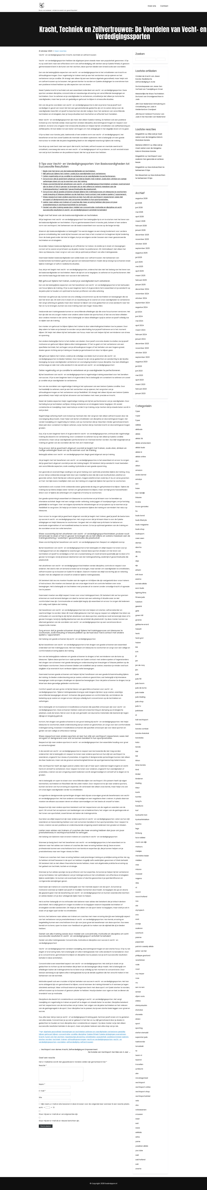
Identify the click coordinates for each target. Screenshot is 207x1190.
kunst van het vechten (54, 1037)
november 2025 (142, 239)
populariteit (101, 1037)
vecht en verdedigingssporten (100, 1039)
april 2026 (139, 216)
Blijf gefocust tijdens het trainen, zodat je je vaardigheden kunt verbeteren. (74, 173)
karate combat (141, 728)
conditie (74, 1034)
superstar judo (141, 1037)
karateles (139, 738)
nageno (138, 878)
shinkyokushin (141, 1005)
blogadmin (139, 134)
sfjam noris (140, 996)
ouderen (139, 928)
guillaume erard (142, 624)
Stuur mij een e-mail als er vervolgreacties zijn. (58, 1114)
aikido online (140, 456)
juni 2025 (139, 262)
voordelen (61, 1042)
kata (137, 742)
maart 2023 (140, 384)
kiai (136, 751)
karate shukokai (142, 733)
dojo (137, 561)
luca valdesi (140, 837)
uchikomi (139, 1069)
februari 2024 (141, 334)
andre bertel (140, 475)
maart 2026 (140, 221)
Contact (164, 6)
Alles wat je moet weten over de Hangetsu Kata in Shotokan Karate (148, 137)
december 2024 (142, 289)
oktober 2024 (141, 298)
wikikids (138, 1132)
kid (136, 756)
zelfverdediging (73, 1042)
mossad (138, 874)
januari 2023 (140, 393)
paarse (138, 937)
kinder (138, 774)
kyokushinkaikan (142, 819)
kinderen (139, 778)
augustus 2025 (141, 253)
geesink (138, 606)
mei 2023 (139, 375)
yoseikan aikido (141, 1146)
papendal (139, 942)
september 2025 (142, 248)
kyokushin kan (141, 815)
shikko (138, 1001)
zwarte (138, 1168)
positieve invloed (114, 1037)
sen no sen (139, 987)
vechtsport (140, 1082)
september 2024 (142, 302)
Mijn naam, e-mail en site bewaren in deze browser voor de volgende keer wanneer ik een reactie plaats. (85, 1104)
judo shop (139, 701)
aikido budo (140, 447)
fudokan (138, 602)
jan (136, 660)
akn (137, 461)
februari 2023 (141, 389)
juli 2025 (138, 257)
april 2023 (139, 380)
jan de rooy (140, 665)
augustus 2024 (141, 307)
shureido (139, 1014)
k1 (136, 715)
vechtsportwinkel (142, 1096)
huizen (138, 642)
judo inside (139, 692)
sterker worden (45, 1039)
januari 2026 (140, 230)
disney (138, 552)
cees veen (139, 538)
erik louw (139, 574)
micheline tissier (142, 855)
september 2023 (142, 357)
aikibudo (138, 429)
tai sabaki (139, 1046)
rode (137, 964)
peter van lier (141, 951)
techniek (56, 1039)
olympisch (139, 910)
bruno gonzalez (141, 506)
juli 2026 (138, 203)
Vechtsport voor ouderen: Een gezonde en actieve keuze (149, 159)
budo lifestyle (141, 520)
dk (136, 556)
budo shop (139, 529)
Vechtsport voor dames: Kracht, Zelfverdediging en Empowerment (68, 1049)
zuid (137, 1155)
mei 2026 (139, 212)
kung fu (138, 801)
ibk (136, 647)
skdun (137, 1019)
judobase (139, 710)
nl (136, 887)
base (137, 488)
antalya (138, 479)
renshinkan (140, 960)
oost (137, 919)
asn (136, 484)
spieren (125, 1037)
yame (137, 1141)
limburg (138, 833)
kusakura (139, 806)
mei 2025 (139, 266)
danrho (138, 547)
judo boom (139, 683)
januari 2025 (140, 284)
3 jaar (137, 411)
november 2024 (142, 293)
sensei (138, 992)
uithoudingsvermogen (77, 1039)
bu (136, 511)
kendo (138, 747)
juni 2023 (139, 371)
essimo (138, 579)
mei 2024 (139, 321)
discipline (82, 1034)
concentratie (64, 1034)
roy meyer (139, 973)
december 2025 (142, 234)
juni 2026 (139, 207)
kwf (136, 810)
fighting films (140, 592)
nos (136, 901)
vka (136, 1105)
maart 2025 (140, 275)
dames (138, 543)
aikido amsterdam (143, 443)
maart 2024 (140, 330)
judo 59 (138, 679)
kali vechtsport (141, 719)
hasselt (138, 629)
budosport (139, 533)
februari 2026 (141, 225)
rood (137, 969)
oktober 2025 (141, 244)
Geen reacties (60, 51)
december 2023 (142, 343)
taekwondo (140, 1041)
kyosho (138, 824)
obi (136, 905)
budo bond (140, 515)
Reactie (43, 1065)
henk (137, 633)
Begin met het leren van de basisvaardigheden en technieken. (69, 171)
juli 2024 (138, 312)
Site (40, 1097)
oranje (138, 924)
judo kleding (140, 697)
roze (137, 978)
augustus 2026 (141, 198)
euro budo (139, 588)
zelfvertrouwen (86, 1042)
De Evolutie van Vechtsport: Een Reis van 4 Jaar (109, 1052)
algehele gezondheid (52, 1031)
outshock (139, 933)
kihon (137, 760)
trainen (64, 1039)
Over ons (152, 6)
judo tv (138, 706)
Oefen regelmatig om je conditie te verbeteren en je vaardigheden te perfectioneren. (79, 176)
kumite (138, 797)
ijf (136, 656)
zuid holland (140, 1159)
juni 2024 (139, 316)
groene (138, 620)
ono (137, 914)
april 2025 (139, 271)
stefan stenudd (141, 1032)
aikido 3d (139, 438)
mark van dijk (141, 842)
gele (137, 611)
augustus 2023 (141, 361)
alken (137, 465)
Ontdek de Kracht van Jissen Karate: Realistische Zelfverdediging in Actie (147, 79)
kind (137, 769)
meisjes (138, 851)
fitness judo (140, 597)
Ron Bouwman (141, 175)
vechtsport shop (142, 1091)
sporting (139, 1028)
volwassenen (140, 1109)
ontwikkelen (90, 1037)
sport (137, 1023)
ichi (136, 651)
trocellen (139, 1064)
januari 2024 (140, 339)
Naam (42, 1084)
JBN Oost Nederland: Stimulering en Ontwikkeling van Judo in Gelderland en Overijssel (150, 107)
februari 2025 (141, 280)
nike (137, 883)
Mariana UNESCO (142, 145)
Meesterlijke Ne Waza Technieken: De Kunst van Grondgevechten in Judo (149, 96)
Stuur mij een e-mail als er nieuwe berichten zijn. (59, 1120)
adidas (138, 425)
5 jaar (137, 420)
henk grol (139, 638)
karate (138, 724)
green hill (139, 615)
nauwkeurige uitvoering (75, 1037)
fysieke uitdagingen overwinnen (112, 1034)
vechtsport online (143, 1087)
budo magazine (141, 524)
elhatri (138, 570)
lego (137, 828)
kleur (137, 787)
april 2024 (139, 325)
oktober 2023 (141, 352)
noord (137, 892)
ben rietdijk (140, 493)
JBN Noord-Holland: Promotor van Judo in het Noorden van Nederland (150, 115)
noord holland (141, 896)
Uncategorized (141, 1078)
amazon (138, 470)
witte (137, 1137)
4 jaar (137, 416)
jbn (136, 670)
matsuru (139, 846)
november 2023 (142, 348)
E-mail (42, 1091)
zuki (137, 1164)
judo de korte (141, 688)
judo (137, 674)
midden (138, 860)
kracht (42, 1037)
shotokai (139, 1010)
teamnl (138, 1060)
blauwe (138, 497)
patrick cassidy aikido (144, 946)
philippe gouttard (142, 955)
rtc (136, 982)
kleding (138, 783)
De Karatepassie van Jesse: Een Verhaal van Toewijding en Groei (149, 87)
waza (137, 1128)
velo (137, 1100)
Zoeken (140, 54)
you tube (139, 1150)
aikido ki (138, 452)
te (136, 1051)
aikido (137, 434)
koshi (137, 792)
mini (137, 865)
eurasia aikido (141, 583)
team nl (138, 1055)
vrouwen (139, 1114)
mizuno (138, 869)
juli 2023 (138, 366)
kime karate (140, 765)
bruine (138, 502)
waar (137, 1119)
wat (137, 1123)
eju (136, 565)
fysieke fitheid (92, 1034)
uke (136, 1073)
